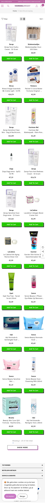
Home (15, 11)
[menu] (2, 6)
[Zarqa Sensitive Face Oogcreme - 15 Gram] (11, 198)
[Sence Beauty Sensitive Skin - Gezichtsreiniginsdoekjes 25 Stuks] (11, 364)
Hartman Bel (34, 127)
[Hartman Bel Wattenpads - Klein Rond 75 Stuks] (33, 115)
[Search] (8, 6)
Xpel (11, 293)
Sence (33, 293)
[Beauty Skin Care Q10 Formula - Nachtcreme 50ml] (11, 406)
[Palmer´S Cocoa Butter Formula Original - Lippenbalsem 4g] (33, 74)
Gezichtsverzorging (26, 11)
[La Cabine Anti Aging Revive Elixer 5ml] (11, 240)
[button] (21, 19)
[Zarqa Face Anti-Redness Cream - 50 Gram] (33, 157)
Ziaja (11, 169)
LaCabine (33, 210)
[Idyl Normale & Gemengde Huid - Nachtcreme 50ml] (11, 323)
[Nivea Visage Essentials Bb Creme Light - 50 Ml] (11, 74)
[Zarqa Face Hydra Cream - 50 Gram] (11, 32)
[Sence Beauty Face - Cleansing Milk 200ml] (33, 364)
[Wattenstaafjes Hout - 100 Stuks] (33, 32)
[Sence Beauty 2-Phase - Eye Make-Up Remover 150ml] (33, 281)
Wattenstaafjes (33, 44)
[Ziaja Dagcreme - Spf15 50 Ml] (11, 157)
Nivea (11, 86)
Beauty (11, 418)
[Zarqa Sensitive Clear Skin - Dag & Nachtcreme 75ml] (11, 115)
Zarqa (11, 44)
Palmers (33, 86)
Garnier (34, 252)
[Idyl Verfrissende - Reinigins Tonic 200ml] (33, 406)
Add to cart (11, 58)
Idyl (11, 335)
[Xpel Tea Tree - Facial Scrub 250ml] (11, 281)
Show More (22, 447)
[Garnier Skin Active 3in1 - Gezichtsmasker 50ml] (33, 240)
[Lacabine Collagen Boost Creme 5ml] (33, 198)
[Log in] (37, 6)
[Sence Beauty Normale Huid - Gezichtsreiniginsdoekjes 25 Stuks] (33, 323)
